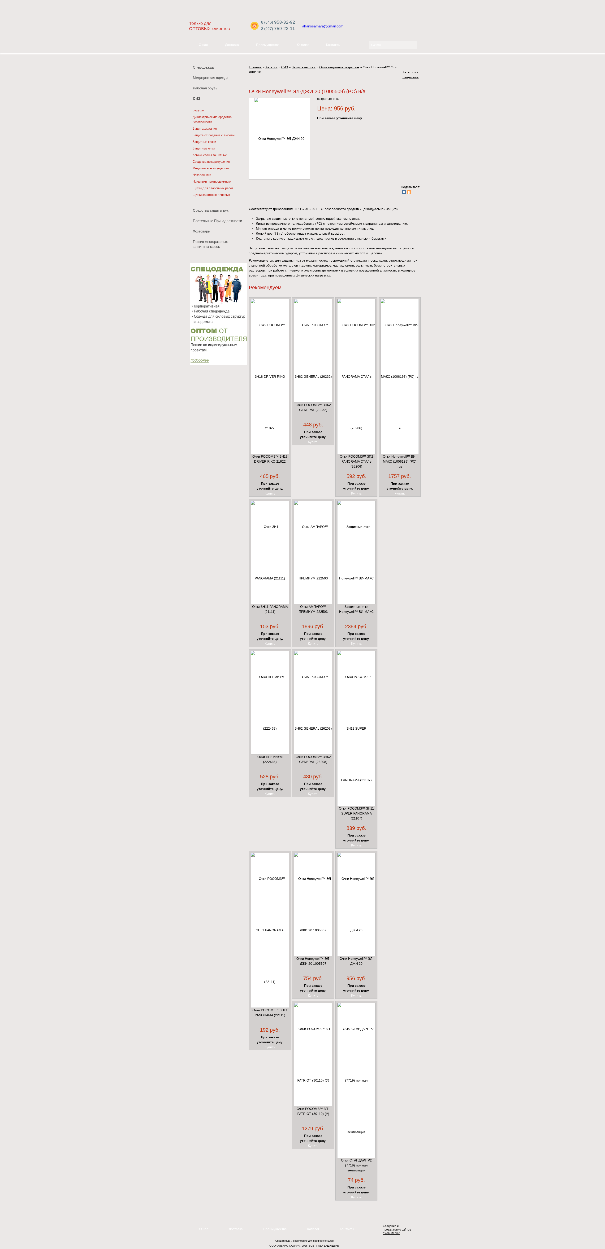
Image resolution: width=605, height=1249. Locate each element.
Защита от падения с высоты (213, 135)
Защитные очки (204, 148)
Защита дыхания (205, 128)
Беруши (198, 110)
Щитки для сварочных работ (213, 188)
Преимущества (268, 45)
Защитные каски (204, 142)
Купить (270, 493)
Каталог (303, 45)
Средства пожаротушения (211, 161)
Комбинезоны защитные (210, 155)
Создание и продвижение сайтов (397, 1229)
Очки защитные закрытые (339, 67)
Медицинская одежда (210, 78)
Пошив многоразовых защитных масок (210, 244)
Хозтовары (202, 231)
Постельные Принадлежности (217, 221)
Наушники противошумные (212, 181)
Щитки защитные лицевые (211, 195)
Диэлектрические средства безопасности (212, 119)
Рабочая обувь (205, 88)
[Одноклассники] (409, 192)
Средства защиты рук (211, 210)
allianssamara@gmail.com (322, 26)
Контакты (333, 45)
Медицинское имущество (211, 168)
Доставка (232, 45)
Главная (255, 67)
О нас (203, 45)
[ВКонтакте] (404, 192)
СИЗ (196, 98)
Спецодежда (203, 67)
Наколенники (202, 175)
